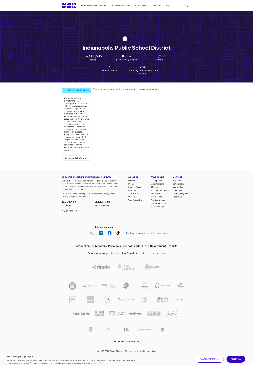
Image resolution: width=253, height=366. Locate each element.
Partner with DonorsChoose (126, 341)
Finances (132, 190)
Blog (181, 187)
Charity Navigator (69, 196)
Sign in (188, 5)
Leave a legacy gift (158, 203)
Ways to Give (157, 177)
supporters (69, 203)
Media (175, 187)
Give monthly (156, 197)
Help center (178, 180)
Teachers (101, 246)
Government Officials (163, 246)
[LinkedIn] (101, 233)
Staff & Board (134, 193)
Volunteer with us (157, 200)
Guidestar (86, 196)
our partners (157, 253)
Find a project (156, 180)
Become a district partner (76, 158)
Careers (131, 197)
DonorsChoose (69, 5)
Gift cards (154, 187)
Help (168, 5)
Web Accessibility (135, 200)
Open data (177, 190)
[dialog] (126, 359)
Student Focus (134, 187)
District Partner (76, 90)
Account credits (157, 184)
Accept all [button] (236, 359)
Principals (114, 246)
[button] (210, 359)
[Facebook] (109, 233)
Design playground (181, 193)
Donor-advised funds (159, 190)
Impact (131, 184)
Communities (178, 184)
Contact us (177, 197)
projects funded (102, 203)
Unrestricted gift (157, 206)
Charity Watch (109, 194)
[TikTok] (118, 233)
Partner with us (142, 5)
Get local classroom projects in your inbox (147, 233)
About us (157, 5)
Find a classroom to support (93, 5)
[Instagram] (92, 233)
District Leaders (132, 246)
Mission (131, 180)
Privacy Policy (99, 363)
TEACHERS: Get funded (121, 5)
